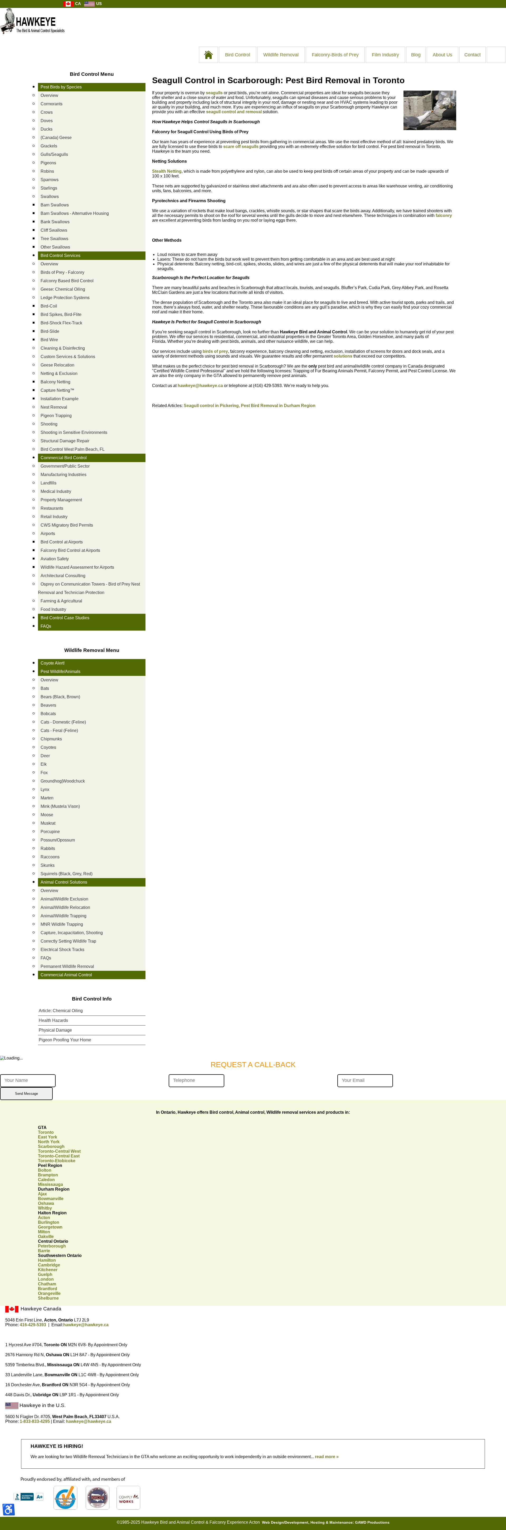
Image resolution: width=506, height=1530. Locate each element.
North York (49, 1142)
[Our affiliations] (75, 1509)
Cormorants (51, 104)
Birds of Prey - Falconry (62, 272)
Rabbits (48, 848)
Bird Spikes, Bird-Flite (61, 314)
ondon (46, 1279)
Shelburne (48, 1298)
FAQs (46, 626)
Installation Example (60, 399)
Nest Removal (54, 407)
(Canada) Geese (56, 137)
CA (77, 3)
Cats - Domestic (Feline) (63, 722)
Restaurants (52, 508)
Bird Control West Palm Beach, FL (73, 449)
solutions (343, 356)
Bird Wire (49, 340)
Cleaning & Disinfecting (63, 348)
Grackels (49, 146)
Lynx (45, 789)
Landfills (48, 483)
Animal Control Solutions (64, 882)
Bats (45, 688)
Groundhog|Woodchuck (63, 781)
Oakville (46, 1236)
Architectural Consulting (63, 575)
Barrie (44, 1251)
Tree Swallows (54, 238)
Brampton (48, 1175)
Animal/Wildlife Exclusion (64, 899)
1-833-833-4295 (35, 1421)
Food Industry (53, 609)
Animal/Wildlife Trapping (63, 916)
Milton (44, 1232)
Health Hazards (53, 1020)
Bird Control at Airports (62, 542)
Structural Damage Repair (65, 441)
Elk (44, 764)
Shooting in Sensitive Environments (74, 432)
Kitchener (47, 1269)
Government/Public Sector (65, 466)
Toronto (46, 1132)
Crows (47, 112)
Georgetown (50, 1227)
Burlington (48, 1222)
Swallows (50, 196)
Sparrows (50, 179)
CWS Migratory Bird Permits (67, 525)
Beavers (48, 705)
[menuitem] (208, 55)
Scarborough (51, 1146)
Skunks (48, 865)
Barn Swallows (55, 205)
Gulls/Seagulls (54, 154)
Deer (45, 756)
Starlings (49, 188)
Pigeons (48, 163)
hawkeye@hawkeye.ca (200, 385)
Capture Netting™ (57, 390)
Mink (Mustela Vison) (60, 806)
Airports (48, 533)
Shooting (49, 424)
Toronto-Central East (59, 1156)
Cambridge (49, 1265)
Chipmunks (51, 739)
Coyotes (48, 747)
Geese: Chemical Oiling (63, 289)
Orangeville (49, 1293)
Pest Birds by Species (61, 87)
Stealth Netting (167, 171)
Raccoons (50, 857)
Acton (44, 1217)
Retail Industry (54, 516)
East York (47, 1137)
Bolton (44, 1170)
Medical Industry (56, 491)
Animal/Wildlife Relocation (65, 907)
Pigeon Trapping (56, 415)
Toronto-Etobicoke (56, 1160)
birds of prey (215, 351)
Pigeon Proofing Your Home (65, 1040)
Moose (47, 815)
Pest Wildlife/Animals (60, 671)
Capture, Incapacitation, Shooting (72, 932)
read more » (327, 1456)
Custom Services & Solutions (68, 356)
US (98, 3)
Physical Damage (55, 1030)
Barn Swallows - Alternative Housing (75, 213)
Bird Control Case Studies (65, 618)
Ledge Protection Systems (65, 297)
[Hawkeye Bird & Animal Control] (33, 36)
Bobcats (48, 713)
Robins (47, 171)
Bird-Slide (50, 331)
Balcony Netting (55, 382)
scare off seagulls (241, 146)
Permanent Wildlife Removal (67, 966)
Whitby (45, 1208)
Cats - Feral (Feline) (59, 730)
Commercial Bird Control (64, 457)
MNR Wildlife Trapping (62, 924)
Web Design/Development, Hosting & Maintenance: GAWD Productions (326, 1522)
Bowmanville (51, 1198)
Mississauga (50, 1184)
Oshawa (46, 1203)
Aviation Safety (55, 559)
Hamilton (47, 1260)
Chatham (47, 1284)
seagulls (214, 93)
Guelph (45, 1274)
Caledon (46, 1179)
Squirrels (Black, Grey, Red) (67, 874)
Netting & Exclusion (59, 373)
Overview (49, 95)
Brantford (47, 1288)
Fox (44, 772)
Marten (47, 798)
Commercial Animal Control (66, 975)
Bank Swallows (55, 222)
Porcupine (50, 831)
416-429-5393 (33, 1325)
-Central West (59, 1151)
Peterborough (52, 1246)
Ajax (42, 1194)
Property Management (61, 500)
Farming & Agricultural (61, 601)
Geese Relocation (57, 365)
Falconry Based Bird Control (67, 281)
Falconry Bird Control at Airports (70, 550)
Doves (47, 120)
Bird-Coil (49, 306)
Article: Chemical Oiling (61, 1010)
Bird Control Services (60, 255)
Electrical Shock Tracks (62, 949)
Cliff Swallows (54, 230)
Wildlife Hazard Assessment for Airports (77, 567)
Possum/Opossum (58, 840)
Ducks (46, 129)
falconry (444, 215)
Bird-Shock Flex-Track (61, 323)
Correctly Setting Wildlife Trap (68, 941)
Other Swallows (55, 247)
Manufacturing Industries (63, 474)
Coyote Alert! (53, 663)
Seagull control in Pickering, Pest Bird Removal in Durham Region (249, 405)
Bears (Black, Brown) (60, 697)
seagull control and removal (234, 112)
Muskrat (48, 823)
